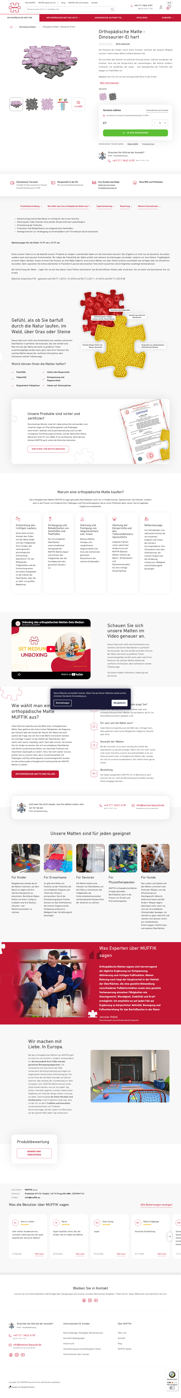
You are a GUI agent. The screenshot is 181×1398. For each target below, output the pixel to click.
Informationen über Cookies (76, 1354)
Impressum (68, 1344)
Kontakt (95, 3)
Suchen (112, 9)
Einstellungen (62, 703)
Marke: (133, 144)
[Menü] (176, 1371)
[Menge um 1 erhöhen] (165, 123)
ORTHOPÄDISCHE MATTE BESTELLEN (35, 774)
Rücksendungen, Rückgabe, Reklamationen (83, 1333)
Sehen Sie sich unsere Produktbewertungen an (107, 186)
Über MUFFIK (30, 3)
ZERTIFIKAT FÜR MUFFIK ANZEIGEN (48, 449)
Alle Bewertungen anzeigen (156, 1204)
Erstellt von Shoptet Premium (23, 1387)
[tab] (30, 206)
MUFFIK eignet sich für (47, 3)
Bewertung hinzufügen (34, 1153)
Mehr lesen (39, 1254)
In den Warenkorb (137, 133)
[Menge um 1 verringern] (155, 123)
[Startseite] (12, 27)
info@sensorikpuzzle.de (27, 1344)
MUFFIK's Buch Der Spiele (78, 3)
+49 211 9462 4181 (24, 1335)
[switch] (172, 1387)
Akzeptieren (120, 703)
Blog (63, 3)
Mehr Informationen (109, 83)
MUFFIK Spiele (124, 1349)
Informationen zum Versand (157, 110)
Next (170, 1237)
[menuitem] (19, 18)
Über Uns (122, 1333)
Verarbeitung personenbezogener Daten (82, 1349)
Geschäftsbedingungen (74, 1338)
